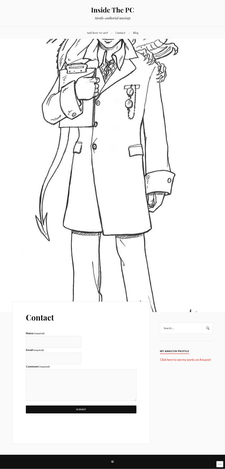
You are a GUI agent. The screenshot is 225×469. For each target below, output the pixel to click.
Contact (120, 32)
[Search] (207, 328)
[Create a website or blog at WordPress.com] (112, 462)
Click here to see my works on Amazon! (185, 360)
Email (35, 349)
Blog (136, 32)
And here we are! (97, 32)
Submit (81, 409)
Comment (38, 366)
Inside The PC (112, 9)
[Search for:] (186, 328)
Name (35, 333)
